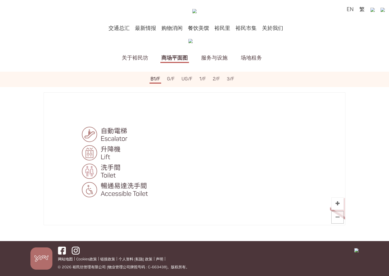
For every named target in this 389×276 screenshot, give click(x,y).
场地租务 (251, 58)
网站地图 (65, 259)
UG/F (187, 79)
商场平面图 (174, 58)
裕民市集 (246, 28)
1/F (202, 79)
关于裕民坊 (135, 58)
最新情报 (145, 28)
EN (350, 9)
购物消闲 (172, 28)
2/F (216, 79)
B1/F (155, 79)
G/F (171, 79)
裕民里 (222, 28)
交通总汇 (119, 28)
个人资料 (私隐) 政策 (135, 259)
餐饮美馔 (198, 28)
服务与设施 (214, 58)
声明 (159, 259)
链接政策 (107, 259)
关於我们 (272, 28)
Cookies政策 (86, 259)
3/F (230, 79)
